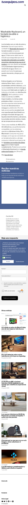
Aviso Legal (4, 498)
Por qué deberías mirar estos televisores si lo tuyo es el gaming (13, 355)
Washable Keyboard (17, 49)
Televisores (4, 325)
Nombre (3, 268)
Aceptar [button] (8, 261)
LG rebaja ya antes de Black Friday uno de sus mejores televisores (13, 328)
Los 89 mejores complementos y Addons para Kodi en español (13, 467)
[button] (3, 258)
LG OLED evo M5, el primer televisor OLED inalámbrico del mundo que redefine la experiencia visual (13, 384)
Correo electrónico (6, 276)
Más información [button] (6, 255)
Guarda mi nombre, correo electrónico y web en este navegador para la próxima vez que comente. (15, 284)
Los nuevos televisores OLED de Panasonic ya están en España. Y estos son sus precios (13, 415)
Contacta (4, 493)
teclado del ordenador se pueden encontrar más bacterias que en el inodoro (13, 62)
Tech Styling (8, 155)
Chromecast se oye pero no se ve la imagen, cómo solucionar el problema (13, 442)
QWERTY (4, 94)
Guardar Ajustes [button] (20, 261)
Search (25, 5)
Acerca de (4, 481)
